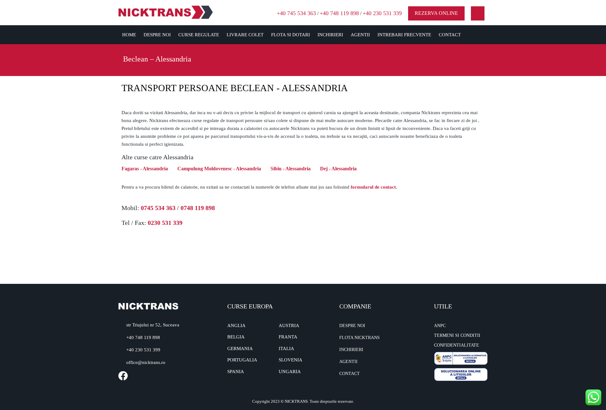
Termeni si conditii (457, 335)
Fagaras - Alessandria (145, 168)
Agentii (360, 34)
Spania (235, 371)
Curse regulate (198, 34)
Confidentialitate (456, 345)
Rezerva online (436, 13)
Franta (288, 336)
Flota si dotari (290, 34)
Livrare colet (245, 34)
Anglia (236, 325)
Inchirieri (330, 34)
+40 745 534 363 (296, 13)
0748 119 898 (198, 207)
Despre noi (157, 34)
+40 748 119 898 (339, 13)
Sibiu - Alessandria (290, 168)
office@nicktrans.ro (145, 362)
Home (129, 34)
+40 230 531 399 (143, 349)
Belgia (236, 336)
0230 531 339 (165, 222)
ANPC (440, 325)
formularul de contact (373, 187)
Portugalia (242, 359)
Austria (289, 325)
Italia (286, 348)
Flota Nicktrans (359, 337)
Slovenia (290, 359)
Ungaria (290, 371)
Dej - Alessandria (338, 168)
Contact (450, 34)
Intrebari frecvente (404, 34)
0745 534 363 (158, 207)
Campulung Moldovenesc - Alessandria (219, 168)
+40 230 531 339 (382, 13)
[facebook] (477, 13)
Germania (240, 348)
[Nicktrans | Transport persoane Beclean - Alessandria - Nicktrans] (165, 12)
